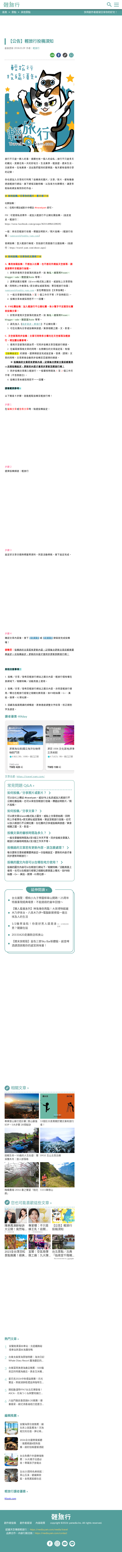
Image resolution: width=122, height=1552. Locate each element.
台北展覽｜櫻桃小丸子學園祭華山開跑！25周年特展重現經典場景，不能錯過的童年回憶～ (40, 900)
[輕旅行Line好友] (72, 1543)
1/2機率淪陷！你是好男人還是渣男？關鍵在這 (34, 925)
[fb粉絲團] (50, 1543)
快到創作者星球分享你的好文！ (100, 12)
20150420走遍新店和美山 (27, 935)
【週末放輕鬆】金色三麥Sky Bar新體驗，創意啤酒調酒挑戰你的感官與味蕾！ (40, 943)
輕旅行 (11, 5)
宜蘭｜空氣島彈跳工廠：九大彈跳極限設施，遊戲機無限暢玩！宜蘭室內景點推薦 (38, 1254)
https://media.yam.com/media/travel (49, 1529)
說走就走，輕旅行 (31, 324)
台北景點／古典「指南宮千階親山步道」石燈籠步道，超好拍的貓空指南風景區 (62, 1254)
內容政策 (40, 1523)
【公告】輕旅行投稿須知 (62, 1227)
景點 (14, 12)
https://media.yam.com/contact (51, 1533)
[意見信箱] (65, 1543)
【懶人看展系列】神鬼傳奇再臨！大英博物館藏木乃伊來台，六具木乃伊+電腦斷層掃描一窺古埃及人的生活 (40, 912)
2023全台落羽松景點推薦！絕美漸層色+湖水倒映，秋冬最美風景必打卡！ (15, 1254)
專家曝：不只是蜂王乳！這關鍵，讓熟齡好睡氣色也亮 (38, 1227)
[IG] (57, 1543)
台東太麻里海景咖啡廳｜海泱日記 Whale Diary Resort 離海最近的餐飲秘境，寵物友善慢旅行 (26, 1359)
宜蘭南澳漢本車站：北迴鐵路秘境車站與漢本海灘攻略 (25, 1348)
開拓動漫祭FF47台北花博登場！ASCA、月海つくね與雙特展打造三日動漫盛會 (26, 1392)
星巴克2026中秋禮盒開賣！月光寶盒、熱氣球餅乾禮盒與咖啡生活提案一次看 (26, 1381)
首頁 (4, 12)
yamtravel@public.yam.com (24, 236)
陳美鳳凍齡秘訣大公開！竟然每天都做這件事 (15, 1227)
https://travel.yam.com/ (31, 776)
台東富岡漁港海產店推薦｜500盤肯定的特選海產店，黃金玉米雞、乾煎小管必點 (26, 1370)
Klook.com (10, 1499)
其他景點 (25, 12)
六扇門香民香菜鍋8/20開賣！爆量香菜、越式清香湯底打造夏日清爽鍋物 (26, 1402)
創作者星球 (26, 1523)
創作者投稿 (10, 1523)
